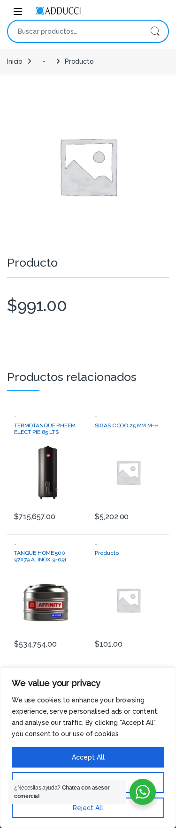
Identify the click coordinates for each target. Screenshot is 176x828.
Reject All (88, 808)
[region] (88, 748)
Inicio (15, 61)
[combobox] (75, 31)
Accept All (88, 757)
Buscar (155, 31)
